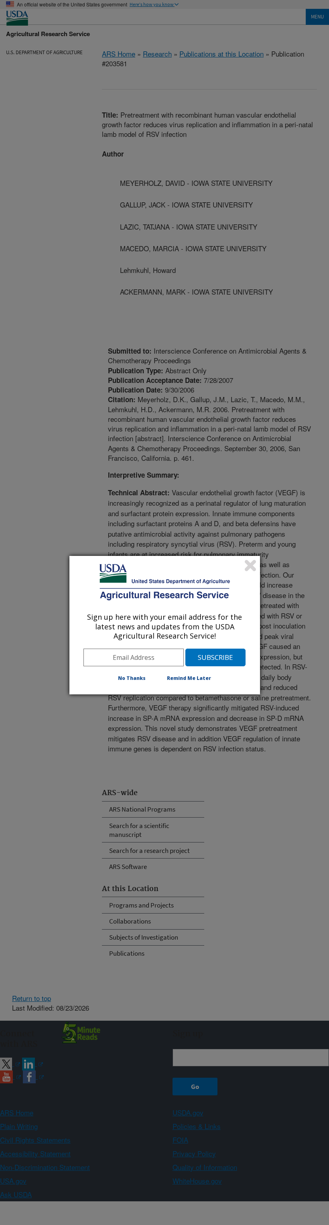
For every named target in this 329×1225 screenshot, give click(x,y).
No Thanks (132, 678)
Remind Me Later (189, 678)
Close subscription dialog (250, 565)
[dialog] (164, 625)
